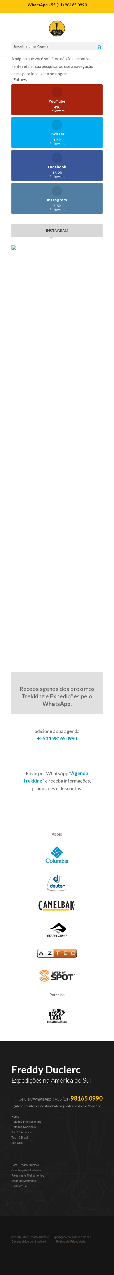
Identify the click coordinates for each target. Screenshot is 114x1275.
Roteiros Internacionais (26, 1121)
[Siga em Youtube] (37, 1255)
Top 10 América (21, 1132)
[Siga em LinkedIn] (26, 1255)
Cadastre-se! (19, 1186)
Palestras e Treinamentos (27, 1175)
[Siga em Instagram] (15, 1255)
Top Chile (17, 1142)
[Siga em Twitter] (58, 1255)
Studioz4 (40, 1241)
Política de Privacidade (70, 1241)
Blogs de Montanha (23, 1180)
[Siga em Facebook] (47, 1255)
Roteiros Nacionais (23, 1127)
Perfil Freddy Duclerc (25, 1165)
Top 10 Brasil (19, 1137)
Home (15, 1116)
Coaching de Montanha (26, 1170)
